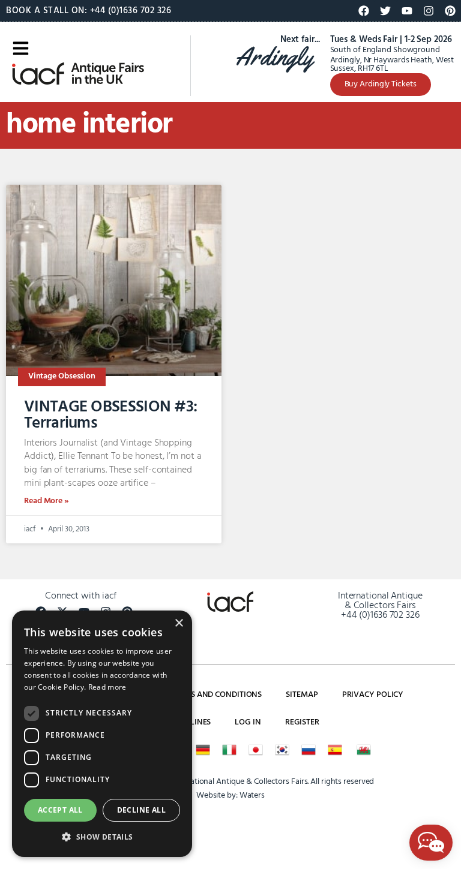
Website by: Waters (230, 795)
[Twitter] (385, 11)
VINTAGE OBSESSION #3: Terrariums (110, 415)
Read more (107, 687)
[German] (203, 749)
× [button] (178, 623)
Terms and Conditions (216, 695)
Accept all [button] (60, 810)
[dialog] (102, 734)
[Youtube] (407, 11)
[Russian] (308, 749)
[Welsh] (364, 749)
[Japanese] (256, 749)
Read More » (46, 501)
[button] (102, 837)
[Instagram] (428, 11)
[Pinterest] (450, 11)
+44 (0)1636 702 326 (380, 615)
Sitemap (302, 695)
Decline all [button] (141, 810)
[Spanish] (335, 749)
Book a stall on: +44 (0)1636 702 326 (88, 11)
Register (302, 722)
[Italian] (229, 749)
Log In (248, 722)
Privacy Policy (373, 695)
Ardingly (274, 57)
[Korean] (282, 749)
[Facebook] (364, 11)
